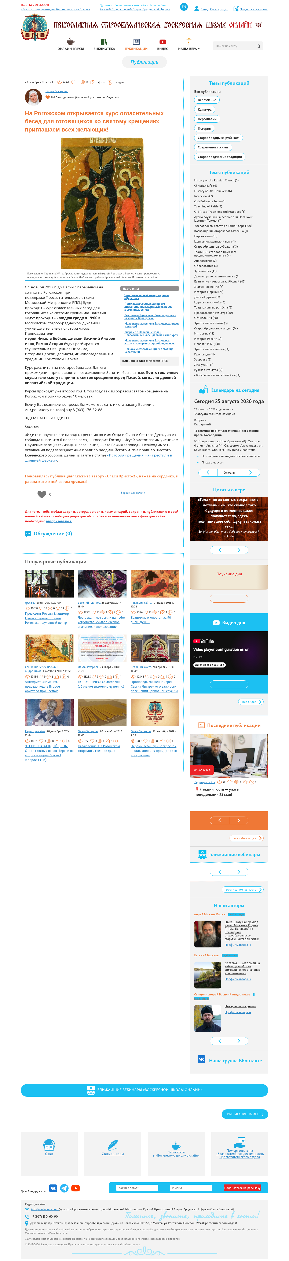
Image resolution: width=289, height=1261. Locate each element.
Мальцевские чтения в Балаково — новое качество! (151, 325)
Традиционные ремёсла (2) (213, 307)
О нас (49, 1153)
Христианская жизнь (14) (211, 349)
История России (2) (208, 339)
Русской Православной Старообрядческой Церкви (135, 9)
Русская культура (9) (208, 370)
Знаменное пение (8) (208, 287)
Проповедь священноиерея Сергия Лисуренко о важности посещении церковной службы (154, 686)
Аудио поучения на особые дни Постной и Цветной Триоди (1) (223, 219)
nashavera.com (36, 4)
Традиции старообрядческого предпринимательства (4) (215, 254)
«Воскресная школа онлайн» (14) (217, 375)
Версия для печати (133, 492)
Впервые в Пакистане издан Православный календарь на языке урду (151, 333)
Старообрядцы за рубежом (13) (216, 246)
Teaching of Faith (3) (208, 206)
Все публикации (207, 91)
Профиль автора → (238, 944)
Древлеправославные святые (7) (216, 276)
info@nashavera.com (45, 1209)
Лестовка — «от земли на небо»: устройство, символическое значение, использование (102, 622)
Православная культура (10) (213, 313)
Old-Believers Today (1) (210, 201)
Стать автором (113, 1153)
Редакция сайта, (141, 602)
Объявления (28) (206, 318)
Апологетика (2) (205, 261)
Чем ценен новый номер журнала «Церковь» (146, 296)
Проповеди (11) (204, 354)
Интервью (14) (204, 333)
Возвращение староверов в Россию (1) (221, 231)
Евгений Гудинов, (89, 602)
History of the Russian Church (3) (216, 180)
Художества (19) (205, 271)
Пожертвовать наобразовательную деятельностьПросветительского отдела (240, 1153)
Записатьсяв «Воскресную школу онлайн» (176, 1154)
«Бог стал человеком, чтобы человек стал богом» (55, 9)
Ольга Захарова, (88, 667)
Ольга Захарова (56, 91)
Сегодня (229, 472)
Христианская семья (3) (211, 323)
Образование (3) (206, 266)
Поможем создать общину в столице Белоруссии (148, 350)
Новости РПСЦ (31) (207, 344)
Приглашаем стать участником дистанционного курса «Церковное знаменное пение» (148, 306)
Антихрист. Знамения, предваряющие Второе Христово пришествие (42, 686)
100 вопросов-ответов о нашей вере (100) (223, 226)
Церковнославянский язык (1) (215, 241)
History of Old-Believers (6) (213, 191)
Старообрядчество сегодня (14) (216, 328)
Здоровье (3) (202, 359)
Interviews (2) (203, 196)
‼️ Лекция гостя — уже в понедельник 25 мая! (216, 792)
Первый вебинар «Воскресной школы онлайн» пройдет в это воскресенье (154, 750)
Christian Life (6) (205, 186)
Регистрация (219, 9)
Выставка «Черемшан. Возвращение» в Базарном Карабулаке (150, 316)
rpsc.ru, (30, 602)
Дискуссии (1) (203, 365)
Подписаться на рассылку (242, 1188)
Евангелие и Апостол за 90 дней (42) (219, 281)
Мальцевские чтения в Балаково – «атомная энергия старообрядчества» (149, 342)
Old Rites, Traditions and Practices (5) (219, 212)
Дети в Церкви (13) (207, 297)
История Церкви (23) (208, 292)
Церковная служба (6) (209, 302)
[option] (228, 767)
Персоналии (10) (205, 236)
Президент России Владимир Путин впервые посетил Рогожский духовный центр (47, 618)
